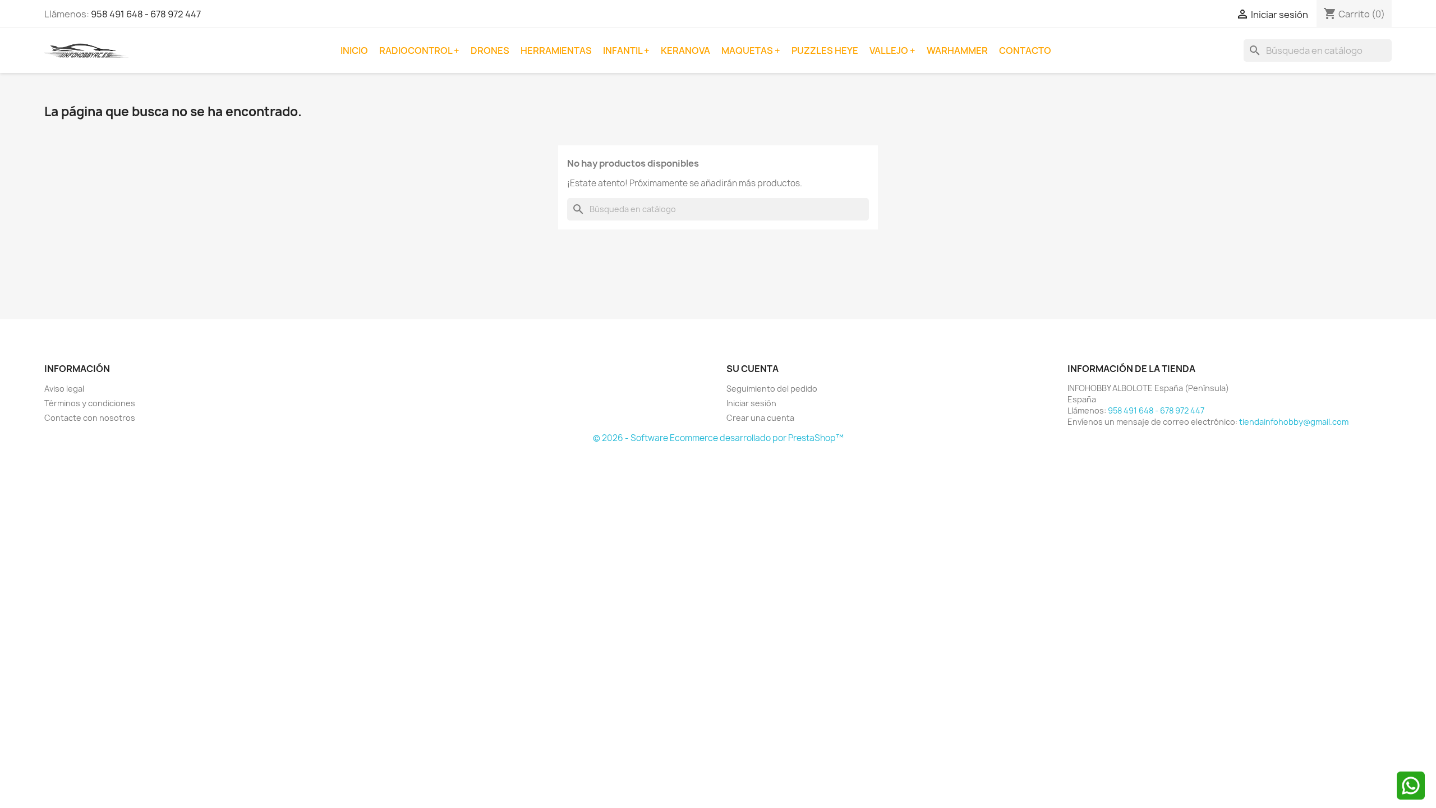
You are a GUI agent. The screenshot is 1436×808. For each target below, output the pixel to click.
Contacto (1025, 50)
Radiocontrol (416, 50)
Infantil (623, 50)
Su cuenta (752, 368)
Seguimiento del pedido (771, 388)
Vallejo (889, 50)
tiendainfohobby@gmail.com (1293, 421)
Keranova (685, 50)
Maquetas (748, 50)
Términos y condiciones (89, 403)
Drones (490, 50)
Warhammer (957, 50)
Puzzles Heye (824, 50)
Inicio (354, 50)
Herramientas (556, 50)
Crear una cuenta (760, 417)
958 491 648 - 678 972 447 (146, 14)
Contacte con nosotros (89, 417)
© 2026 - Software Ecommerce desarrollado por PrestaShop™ (718, 438)
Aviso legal (64, 388)
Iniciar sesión (751, 403)
